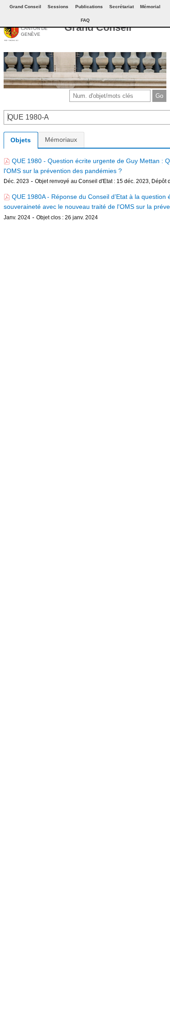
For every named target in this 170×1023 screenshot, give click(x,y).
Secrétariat (121, 6)
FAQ (85, 20)
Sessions (58, 6)
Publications (89, 6)
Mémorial (150, 6)
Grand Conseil (97, 27)
